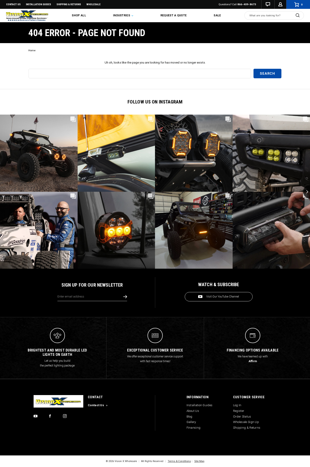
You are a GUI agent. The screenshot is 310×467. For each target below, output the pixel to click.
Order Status (242, 416)
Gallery (191, 422)
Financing (194, 427)
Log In (237, 405)
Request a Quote (173, 15)
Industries (122, 15)
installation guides (38, 4)
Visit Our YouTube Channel (222, 296)
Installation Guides (200, 405)
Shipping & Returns (69, 4)
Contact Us (13, 4)
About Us (193, 411)
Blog (189, 416)
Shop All (79, 15)
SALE (217, 15)
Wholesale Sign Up (246, 422)
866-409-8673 (246, 4)
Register (238, 411)
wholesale (93, 4)
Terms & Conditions (179, 461)
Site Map (199, 461)
